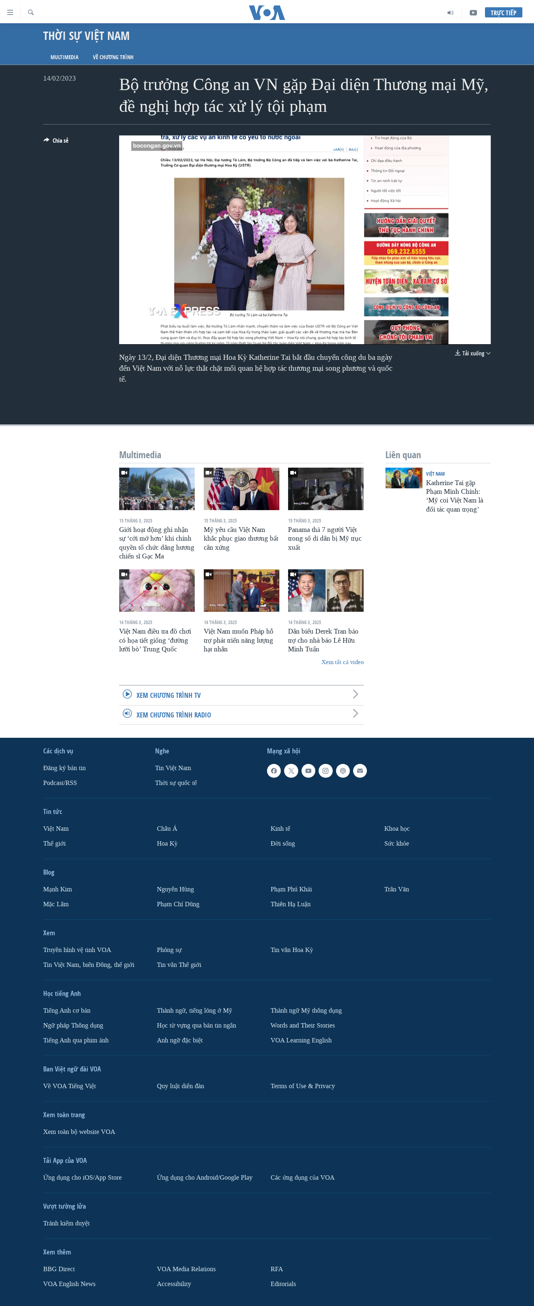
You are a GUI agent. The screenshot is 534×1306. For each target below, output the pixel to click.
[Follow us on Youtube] (308, 771)
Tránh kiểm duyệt (66, 1223)
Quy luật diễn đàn (180, 1086)
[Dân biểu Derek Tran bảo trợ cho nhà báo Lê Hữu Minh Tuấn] (326, 590)
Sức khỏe (396, 843)
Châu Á (167, 829)
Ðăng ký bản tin (64, 768)
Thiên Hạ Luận (291, 904)
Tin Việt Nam (173, 768)
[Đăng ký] (360, 771)
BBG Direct (59, 1269)
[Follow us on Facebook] (274, 771)
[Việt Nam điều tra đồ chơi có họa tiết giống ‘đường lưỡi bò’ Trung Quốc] (157, 590)
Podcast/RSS (60, 783)
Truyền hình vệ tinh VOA (77, 949)
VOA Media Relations (186, 1269)
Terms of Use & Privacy (303, 1086)
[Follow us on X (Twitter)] (291, 771)
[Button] (56, 142)
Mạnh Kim (57, 889)
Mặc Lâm (56, 904)
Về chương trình (113, 57)
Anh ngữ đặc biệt (180, 1040)
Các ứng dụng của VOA (303, 1177)
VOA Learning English (301, 1040)
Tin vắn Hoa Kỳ (292, 949)
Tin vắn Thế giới (179, 964)
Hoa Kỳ (167, 843)
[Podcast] (343, 771)
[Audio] (451, 12)
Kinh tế (280, 829)
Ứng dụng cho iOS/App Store (82, 1177)
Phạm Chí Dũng (178, 904)
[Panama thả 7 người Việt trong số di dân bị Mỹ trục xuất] (326, 489)
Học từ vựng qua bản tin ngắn (196, 1025)
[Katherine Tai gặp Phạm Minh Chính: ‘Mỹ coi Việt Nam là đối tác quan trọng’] (403, 478)
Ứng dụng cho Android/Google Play (204, 1177)
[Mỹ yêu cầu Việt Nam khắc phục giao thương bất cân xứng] (241, 489)
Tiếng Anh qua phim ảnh (76, 1040)
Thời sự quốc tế (176, 783)
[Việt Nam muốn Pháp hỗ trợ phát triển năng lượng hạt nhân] (241, 590)
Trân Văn (396, 889)
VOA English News (69, 1283)
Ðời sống (283, 843)
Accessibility (174, 1283)
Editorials (283, 1283)
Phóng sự (169, 949)
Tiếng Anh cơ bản (66, 1010)
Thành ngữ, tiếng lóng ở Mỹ (194, 1010)
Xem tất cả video (342, 662)
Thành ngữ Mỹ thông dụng (306, 1010)
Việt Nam (435, 473)
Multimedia (64, 57)
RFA (277, 1269)
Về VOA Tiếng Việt (69, 1086)
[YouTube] (473, 12)
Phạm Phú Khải (291, 889)
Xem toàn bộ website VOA (79, 1131)
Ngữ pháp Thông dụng (73, 1025)
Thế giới (54, 843)
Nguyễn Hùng (175, 889)
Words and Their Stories (303, 1025)
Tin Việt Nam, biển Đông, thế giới (88, 964)
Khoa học (397, 829)
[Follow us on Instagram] (325, 771)
